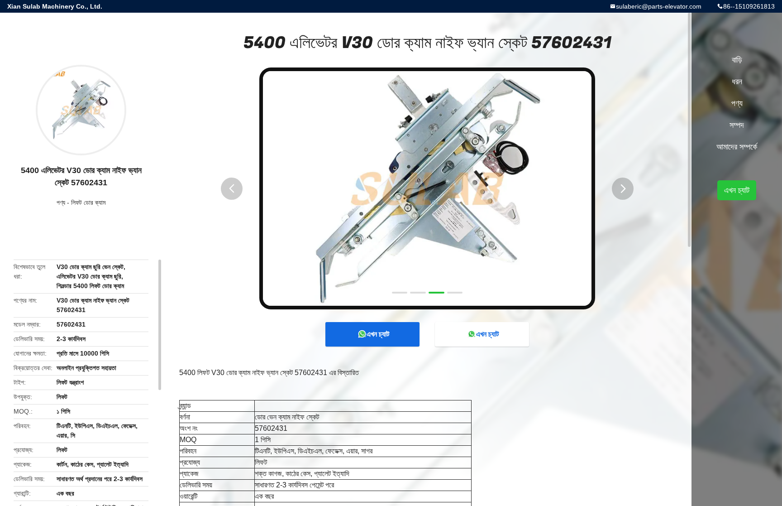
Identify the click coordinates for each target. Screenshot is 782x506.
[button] (232, 189)
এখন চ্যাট (378, 334)
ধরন (737, 81)
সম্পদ (737, 125)
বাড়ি (737, 59)
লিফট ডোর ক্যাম (88, 202)
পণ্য (61, 202)
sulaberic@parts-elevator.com (658, 6)
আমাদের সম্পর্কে (736, 146)
